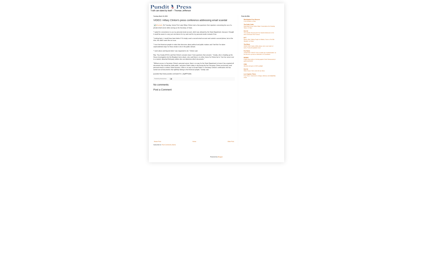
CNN (245, 64)
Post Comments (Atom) (169, 145)
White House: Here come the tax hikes (254, 70)
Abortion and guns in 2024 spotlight (253, 66)
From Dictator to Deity (250, 21)
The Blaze (247, 44)
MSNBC (246, 57)
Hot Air (246, 31)
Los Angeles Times (250, 74)
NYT (245, 38)
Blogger (220, 157)
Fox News (247, 51)
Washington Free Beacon (252, 19)
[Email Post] (170, 78)
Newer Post (157, 141)
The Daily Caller (249, 24)
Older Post (231, 141)
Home (194, 141)
